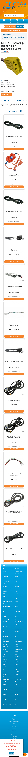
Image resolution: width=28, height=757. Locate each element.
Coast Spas (17, 593)
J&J (4, 629)
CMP (4, 593)
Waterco (16, 702)
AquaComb (5, 576)
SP (3, 676)
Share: (3, 51)
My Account (14, 718)
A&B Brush (17, 568)
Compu (4, 596)
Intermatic (5, 626)
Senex (16, 669)
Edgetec (16, 601)
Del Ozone (17, 598)
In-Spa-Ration (18, 624)
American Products (19, 571)
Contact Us (14, 728)
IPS (15, 626)
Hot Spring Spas (6, 619)
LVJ (3, 639)
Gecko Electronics (19, 614)
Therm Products (6, 697)
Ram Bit (4, 666)
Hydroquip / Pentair (10, 84)
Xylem (16, 704)
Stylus (16, 689)
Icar (3, 624)
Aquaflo (16, 576)
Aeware (4, 571)
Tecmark (17, 694)
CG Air (16, 591)
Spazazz (17, 687)
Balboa (16, 583)
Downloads (21, 26)
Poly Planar (17, 656)
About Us (14, 726)
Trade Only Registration (14, 721)
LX (15, 639)
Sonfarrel (17, 674)
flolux (4, 611)
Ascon (16, 581)
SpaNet (4, 684)
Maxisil (16, 646)
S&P (4, 669)
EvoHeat (16, 606)
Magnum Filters (18, 641)
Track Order (14, 719)
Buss (16, 588)
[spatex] (14, 5)
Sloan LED (17, 671)
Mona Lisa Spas (18, 649)
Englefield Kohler (6, 606)
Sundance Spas (6, 692)
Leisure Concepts (18, 634)
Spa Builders (17, 676)
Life (15, 636)
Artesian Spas (6, 581)
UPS (16, 699)
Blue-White (17, 586)
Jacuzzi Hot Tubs (18, 629)
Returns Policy (14, 738)
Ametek (4, 573)
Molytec (4, 649)
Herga (16, 616)
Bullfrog (4, 588)
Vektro (4, 702)
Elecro (4, 603)
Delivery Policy (14, 736)
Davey (4, 598)
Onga (4, 654)
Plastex (4, 656)
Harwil (4, 616)
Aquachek (17, 573)
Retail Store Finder (10, 26)
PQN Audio (5, 661)
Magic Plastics (6, 641)
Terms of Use (14, 733)
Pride (4, 664)
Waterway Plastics (7, 704)
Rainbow (17, 664)
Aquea (16, 578)
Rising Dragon (18, 666)
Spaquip (16, 684)
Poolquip (17, 659)
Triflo (16, 697)
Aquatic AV (5, 578)
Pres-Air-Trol (17, 661)
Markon (16, 644)
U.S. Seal (5, 699)
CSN (16, 596)
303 (4, 568)
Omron (16, 651)
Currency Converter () (14, 30)
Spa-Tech (5, 681)
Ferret (4, 609)
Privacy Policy (14, 734)
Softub (4, 674)
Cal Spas (5, 591)
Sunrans (16, 692)
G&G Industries (6, 614)
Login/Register (6, 94)
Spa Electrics (6, 679)
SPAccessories (18, 681)
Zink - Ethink (5, 707)
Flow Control (17, 611)
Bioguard (5, 586)
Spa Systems (18, 679)
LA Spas (5, 634)
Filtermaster (17, 609)
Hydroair (16, 619)
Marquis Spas (6, 646)
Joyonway (17, 631)
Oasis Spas (5, 651)
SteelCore (5, 689)
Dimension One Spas (7, 601)
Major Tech (5, 644)
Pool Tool (5, 659)
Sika (4, 671)
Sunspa (4, 694)
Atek (4, 583)
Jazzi (4, 631)
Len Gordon (5, 636)
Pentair (16, 654)
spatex (4, 687)
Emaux (16, 603)
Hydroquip (5, 621)
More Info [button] (12, 753)
